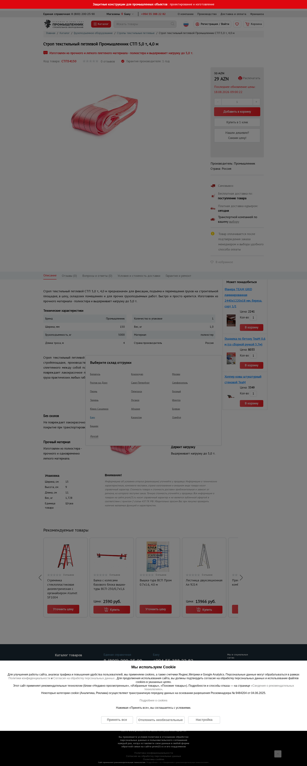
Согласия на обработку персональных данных (84, 678)
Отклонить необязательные (160, 720)
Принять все (117, 720)
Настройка (204, 720)
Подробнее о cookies (153, 700)
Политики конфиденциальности (29, 678)
